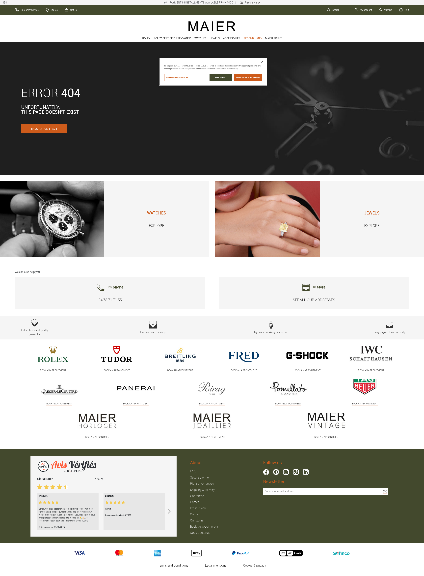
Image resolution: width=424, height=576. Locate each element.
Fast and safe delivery (153, 332)
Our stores (197, 520)
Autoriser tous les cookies (248, 77)
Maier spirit (273, 38)
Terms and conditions (173, 565)
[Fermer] (262, 61)
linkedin (306, 472)
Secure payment (200, 477)
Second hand (253, 38)
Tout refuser (220, 77)
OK (385, 491)
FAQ (192, 471)
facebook (266, 472)
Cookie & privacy (254, 565)
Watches (200, 38)
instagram (286, 472)
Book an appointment (204, 526)
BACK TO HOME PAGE (44, 128)
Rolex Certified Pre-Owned (172, 38)
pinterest (276, 472)
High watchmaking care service (271, 332)
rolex (146, 38)
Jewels (215, 38)
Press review (198, 508)
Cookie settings (200, 533)
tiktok (296, 472)
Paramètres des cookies (177, 77)
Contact (195, 514)
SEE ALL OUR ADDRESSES (314, 299)
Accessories (231, 38)
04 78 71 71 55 (110, 299)
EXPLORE (156, 225)
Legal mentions (216, 565)
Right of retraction (202, 483)
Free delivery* (252, 2)
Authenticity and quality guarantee (35, 332)
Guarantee (197, 496)
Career (194, 502)
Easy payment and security (389, 332)
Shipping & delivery (202, 490)
